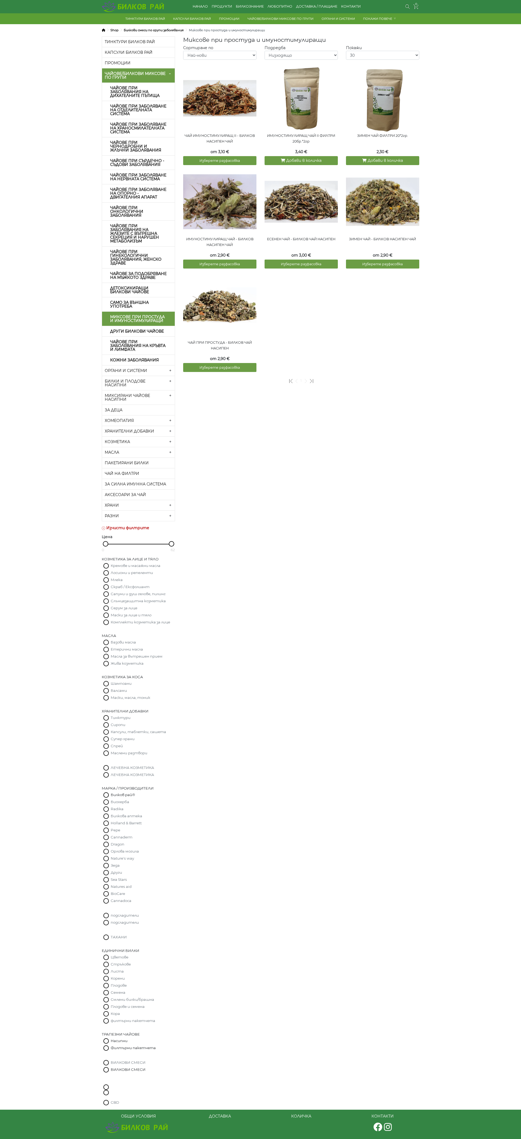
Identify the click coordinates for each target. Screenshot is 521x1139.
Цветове (119, 957)
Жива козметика (127, 663)
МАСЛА (112, 452)
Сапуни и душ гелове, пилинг (138, 594)
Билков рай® (123, 795)
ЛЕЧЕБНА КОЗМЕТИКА (132, 767)
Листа (117, 971)
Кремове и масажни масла (135, 565)
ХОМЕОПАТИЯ (119, 420)
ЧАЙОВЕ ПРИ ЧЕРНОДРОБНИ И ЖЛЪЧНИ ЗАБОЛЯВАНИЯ (135, 146)
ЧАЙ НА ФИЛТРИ (122, 473)
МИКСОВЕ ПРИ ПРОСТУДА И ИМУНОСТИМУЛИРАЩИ (137, 318)
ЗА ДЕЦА (113, 410)
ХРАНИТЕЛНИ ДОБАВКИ (129, 431)
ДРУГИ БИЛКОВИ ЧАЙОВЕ (137, 331)
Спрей (117, 746)
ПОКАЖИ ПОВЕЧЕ (377, 19)
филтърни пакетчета (133, 1020)
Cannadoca (121, 900)
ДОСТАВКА (220, 1116)
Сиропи (118, 724)
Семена (118, 992)
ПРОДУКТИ (222, 6)
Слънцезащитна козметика (138, 601)
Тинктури (121, 717)
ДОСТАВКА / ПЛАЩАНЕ (316, 6)
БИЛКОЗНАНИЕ (250, 6)
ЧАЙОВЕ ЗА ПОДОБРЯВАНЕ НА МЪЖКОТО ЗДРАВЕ (138, 275)
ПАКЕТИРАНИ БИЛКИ (127, 462)
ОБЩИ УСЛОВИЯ (138, 1116)
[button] (407, 6)
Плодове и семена (128, 1006)
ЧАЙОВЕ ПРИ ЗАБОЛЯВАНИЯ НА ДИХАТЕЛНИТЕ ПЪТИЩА (135, 92)
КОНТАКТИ (351, 6)
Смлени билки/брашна (132, 999)
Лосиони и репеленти (132, 572)
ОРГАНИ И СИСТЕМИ (338, 19)
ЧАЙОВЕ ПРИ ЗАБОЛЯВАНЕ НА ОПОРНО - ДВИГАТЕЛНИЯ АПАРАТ (138, 193)
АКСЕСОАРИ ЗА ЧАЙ (125, 494)
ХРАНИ (112, 505)
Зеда (115, 865)
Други (116, 872)
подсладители (125, 915)
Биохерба (120, 802)
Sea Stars (119, 879)
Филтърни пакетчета (133, 1048)
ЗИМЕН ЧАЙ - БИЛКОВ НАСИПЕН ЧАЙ (382, 239)
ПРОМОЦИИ (229, 19)
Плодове (119, 985)
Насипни (119, 1041)
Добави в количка (303, 160)
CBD (115, 1102)
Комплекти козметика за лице (140, 622)
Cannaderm (121, 837)
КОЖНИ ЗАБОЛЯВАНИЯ (134, 360)
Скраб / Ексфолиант (130, 587)
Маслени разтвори (129, 753)
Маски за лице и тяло (131, 615)
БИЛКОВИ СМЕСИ (128, 1062)
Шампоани (121, 683)
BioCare (118, 893)
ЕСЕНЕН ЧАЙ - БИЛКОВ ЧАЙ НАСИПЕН (301, 239)
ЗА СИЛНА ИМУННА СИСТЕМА (135, 484)
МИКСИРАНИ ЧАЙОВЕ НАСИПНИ (127, 397)
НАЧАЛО (200, 6)
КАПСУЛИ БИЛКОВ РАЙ (192, 19)
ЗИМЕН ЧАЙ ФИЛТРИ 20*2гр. (382, 136)
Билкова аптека (126, 816)
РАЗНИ (112, 515)
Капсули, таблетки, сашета (138, 732)
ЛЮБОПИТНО (280, 6)
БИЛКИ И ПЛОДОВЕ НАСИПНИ (125, 383)
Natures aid (121, 886)
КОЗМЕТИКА (117, 441)
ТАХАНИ (119, 937)
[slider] (105, 544)
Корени (118, 978)
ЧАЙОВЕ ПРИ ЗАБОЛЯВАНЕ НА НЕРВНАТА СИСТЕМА (138, 177)
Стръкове (121, 964)
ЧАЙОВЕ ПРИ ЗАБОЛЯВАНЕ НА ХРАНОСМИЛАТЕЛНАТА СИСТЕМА (138, 128)
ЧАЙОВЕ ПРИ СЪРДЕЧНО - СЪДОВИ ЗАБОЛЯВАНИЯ (137, 162)
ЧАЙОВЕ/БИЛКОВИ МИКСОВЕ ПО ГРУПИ (280, 19)
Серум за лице (124, 608)
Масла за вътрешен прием (137, 656)
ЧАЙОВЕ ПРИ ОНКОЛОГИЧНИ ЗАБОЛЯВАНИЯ (126, 211)
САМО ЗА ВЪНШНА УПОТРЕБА (129, 304)
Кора (115, 1013)
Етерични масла (127, 649)
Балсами (119, 690)
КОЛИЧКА (301, 1116)
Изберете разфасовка (219, 161)
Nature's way (122, 858)
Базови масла (123, 642)
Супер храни (123, 739)
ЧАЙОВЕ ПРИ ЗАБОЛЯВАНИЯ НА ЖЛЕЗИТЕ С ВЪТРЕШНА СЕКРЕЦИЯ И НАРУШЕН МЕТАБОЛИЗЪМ (134, 233)
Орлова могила (125, 851)
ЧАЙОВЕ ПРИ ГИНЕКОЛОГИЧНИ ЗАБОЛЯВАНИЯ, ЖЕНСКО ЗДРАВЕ (135, 257)
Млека (117, 580)
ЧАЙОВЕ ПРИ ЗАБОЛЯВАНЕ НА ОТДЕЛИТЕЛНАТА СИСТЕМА (138, 110)
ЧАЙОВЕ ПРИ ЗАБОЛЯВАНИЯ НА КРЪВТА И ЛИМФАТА (138, 345)
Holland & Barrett (126, 823)
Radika (117, 809)
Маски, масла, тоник (130, 697)
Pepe (115, 830)
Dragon (117, 844)
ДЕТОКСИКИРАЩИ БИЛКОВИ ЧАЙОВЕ (129, 290)
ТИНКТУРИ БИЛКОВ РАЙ (145, 19)
